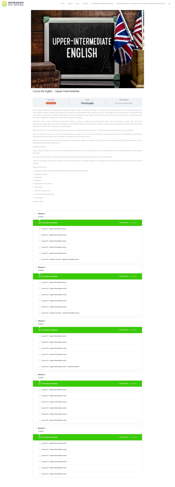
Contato (85, 3)
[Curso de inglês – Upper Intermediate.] (87, 47)
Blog (77, 3)
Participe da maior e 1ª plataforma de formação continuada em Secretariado (141, 3)
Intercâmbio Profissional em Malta (102, 3)
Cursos (70, 3)
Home (62, 3)
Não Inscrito (51, 103)
